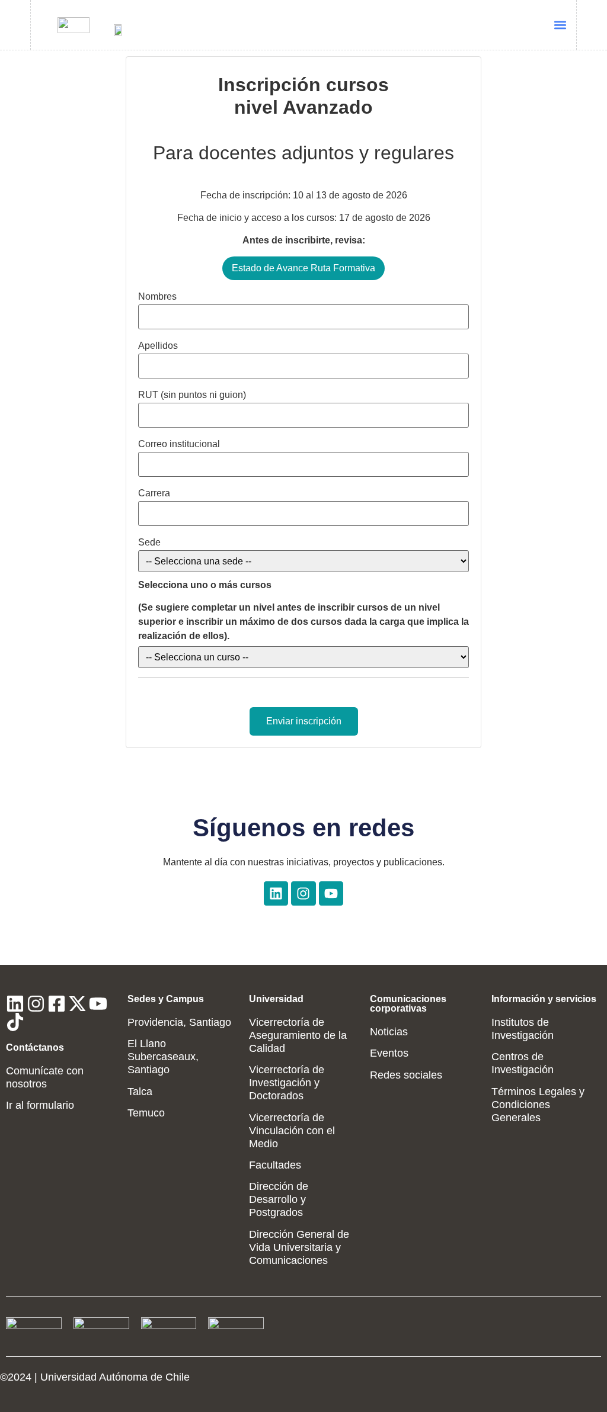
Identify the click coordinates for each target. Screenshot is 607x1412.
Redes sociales (406, 1075)
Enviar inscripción (303, 721)
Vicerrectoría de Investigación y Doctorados (286, 1083)
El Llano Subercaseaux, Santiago (163, 1057)
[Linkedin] (276, 893)
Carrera (154, 493)
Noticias (389, 1032)
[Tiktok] (15, 1022)
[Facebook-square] (56, 1003)
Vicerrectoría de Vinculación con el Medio (292, 1131)
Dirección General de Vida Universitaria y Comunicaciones (299, 1247)
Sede (149, 542)
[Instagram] (303, 893)
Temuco (146, 1113)
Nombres (157, 296)
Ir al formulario (40, 1105)
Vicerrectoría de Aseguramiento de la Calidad (298, 1035)
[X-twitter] (77, 1003)
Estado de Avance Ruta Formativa (303, 268)
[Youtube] (331, 893)
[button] (560, 25)
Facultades (275, 1165)
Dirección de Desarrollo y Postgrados (278, 1199)
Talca (139, 1091)
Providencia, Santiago (179, 1022)
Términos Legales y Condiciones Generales (537, 1105)
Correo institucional (179, 444)
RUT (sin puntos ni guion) (192, 395)
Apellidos (158, 346)
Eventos (389, 1053)
